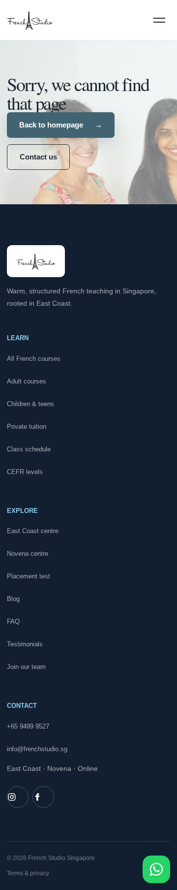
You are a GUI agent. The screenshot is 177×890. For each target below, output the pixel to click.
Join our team (26, 666)
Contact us (38, 157)
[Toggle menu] (159, 20)
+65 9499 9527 (28, 726)
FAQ (13, 621)
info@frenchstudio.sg (37, 749)
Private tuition (26, 426)
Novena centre (27, 553)
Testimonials (25, 644)
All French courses (33, 358)
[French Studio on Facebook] (43, 797)
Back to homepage (60, 125)
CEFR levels (25, 472)
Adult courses (26, 381)
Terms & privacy (28, 873)
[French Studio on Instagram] (18, 797)
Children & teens (30, 404)
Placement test (28, 576)
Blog (13, 599)
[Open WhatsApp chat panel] (156, 869)
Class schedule (29, 449)
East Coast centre (33, 531)
